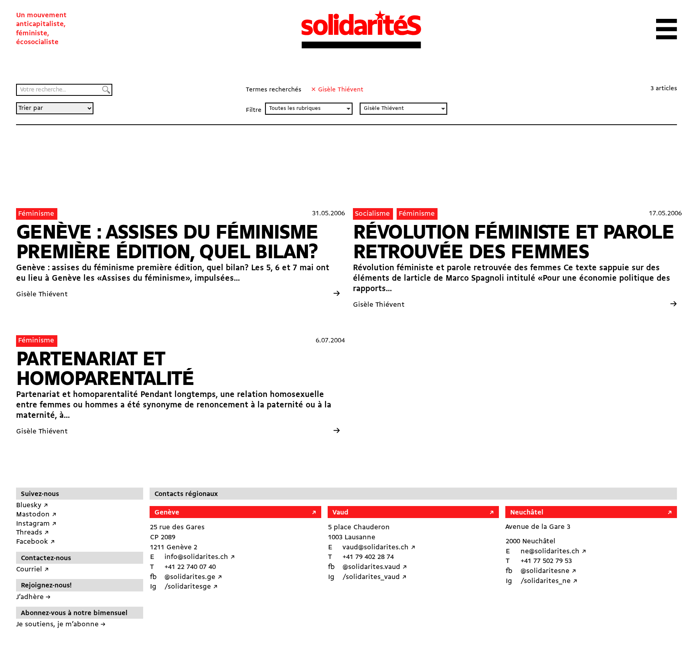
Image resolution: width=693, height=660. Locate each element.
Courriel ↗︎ (32, 569)
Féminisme (36, 214)
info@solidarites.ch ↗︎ (199, 557)
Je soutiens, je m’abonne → (60, 624)
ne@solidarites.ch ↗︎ (553, 551)
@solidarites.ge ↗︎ (193, 577)
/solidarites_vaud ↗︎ (374, 577)
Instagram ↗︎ (36, 524)
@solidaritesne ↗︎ (548, 571)
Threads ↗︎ (32, 533)
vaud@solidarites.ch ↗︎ (378, 547)
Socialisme (372, 214)
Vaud (340, 512)
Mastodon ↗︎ (36, 514)
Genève (166, 512)
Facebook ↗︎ (35, 542)
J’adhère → (33, 597)
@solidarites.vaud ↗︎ (374, 567)
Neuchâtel (526, 512)
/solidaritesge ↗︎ (191, 587)
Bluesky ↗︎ (32, 505)
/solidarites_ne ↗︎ (549, 581)
